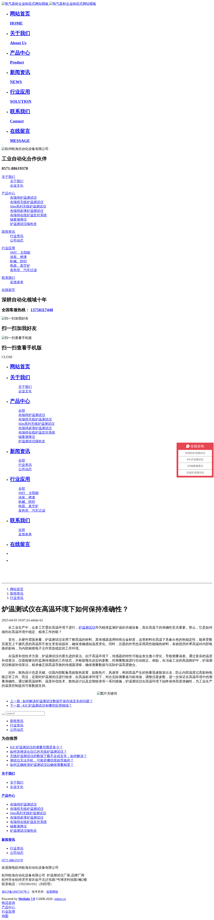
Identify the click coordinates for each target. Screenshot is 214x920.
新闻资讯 (16, 593)
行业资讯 (16, 598)
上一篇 (51, 701)
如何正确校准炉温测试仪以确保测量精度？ (42, 764)
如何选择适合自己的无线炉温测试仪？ (38, 751)
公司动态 (16, 729)
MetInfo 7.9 (26, 899)
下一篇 (41, 705)
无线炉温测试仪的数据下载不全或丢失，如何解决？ (48, 756)
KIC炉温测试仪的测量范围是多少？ (36, 747)
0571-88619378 (12, 860)
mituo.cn (60, 899)
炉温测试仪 (87, 627)
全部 (21, 410)
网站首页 (20, 366)
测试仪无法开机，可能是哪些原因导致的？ (42, 760)
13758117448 (42, 310)
